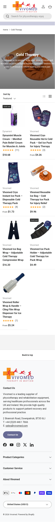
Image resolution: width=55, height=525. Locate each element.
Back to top (27, 355)
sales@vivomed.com (16, 425)
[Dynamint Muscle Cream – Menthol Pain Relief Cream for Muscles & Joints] (14, 116)
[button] (50, 6)
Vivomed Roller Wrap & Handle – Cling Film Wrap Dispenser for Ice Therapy (12, 309)
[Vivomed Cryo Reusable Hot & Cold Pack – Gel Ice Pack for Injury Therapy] (41, 116)
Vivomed (13, 514)
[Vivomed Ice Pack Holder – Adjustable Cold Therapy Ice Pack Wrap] (41, 230)
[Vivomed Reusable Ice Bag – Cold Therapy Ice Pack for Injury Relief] (41, 173)
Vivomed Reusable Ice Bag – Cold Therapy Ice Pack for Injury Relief (40, 198)
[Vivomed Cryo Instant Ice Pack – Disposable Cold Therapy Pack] (14, 173)
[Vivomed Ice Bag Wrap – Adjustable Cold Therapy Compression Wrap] (14, 230)
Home (5, 30)
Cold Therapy (16, 30)
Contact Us (12, 435)
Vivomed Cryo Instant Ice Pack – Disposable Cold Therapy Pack (12, 198)
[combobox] (27, 16)
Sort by (6, 94)
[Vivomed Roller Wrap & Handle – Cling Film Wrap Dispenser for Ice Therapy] (14, 283)
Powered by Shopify (26, 514)
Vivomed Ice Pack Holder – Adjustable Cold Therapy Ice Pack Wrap (41, 254)
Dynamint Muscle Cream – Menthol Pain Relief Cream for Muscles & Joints (14, 141)
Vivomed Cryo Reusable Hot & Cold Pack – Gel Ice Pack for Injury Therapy (41, 141)
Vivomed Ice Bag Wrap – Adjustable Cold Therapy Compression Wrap (13, 254)
